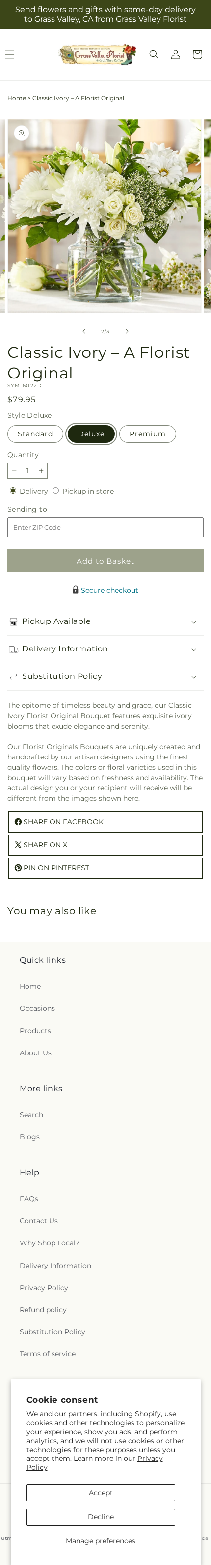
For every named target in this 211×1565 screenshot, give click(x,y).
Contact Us (39, 1220)
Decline (101, 1516)
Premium (148, 434)
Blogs (30, 1137)
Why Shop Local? (49, 1243)
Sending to (42, 509)
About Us (36, 1053)
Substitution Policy (52, 1331)
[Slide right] (127, 331)
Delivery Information (55, 1265)
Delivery (35, 491)
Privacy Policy (44, 1287)
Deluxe (91, 434)
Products (35, 1030)
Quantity (23, 454)
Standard (35, 434)
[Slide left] (84, 331)
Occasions (37, 1008)
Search (31, 1114)
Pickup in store (88, 491)
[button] (154, 54)
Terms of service (48, 1353)
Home (16, 98)
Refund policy (43, 1309)
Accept (101, 1492)
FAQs (29, 1198)
